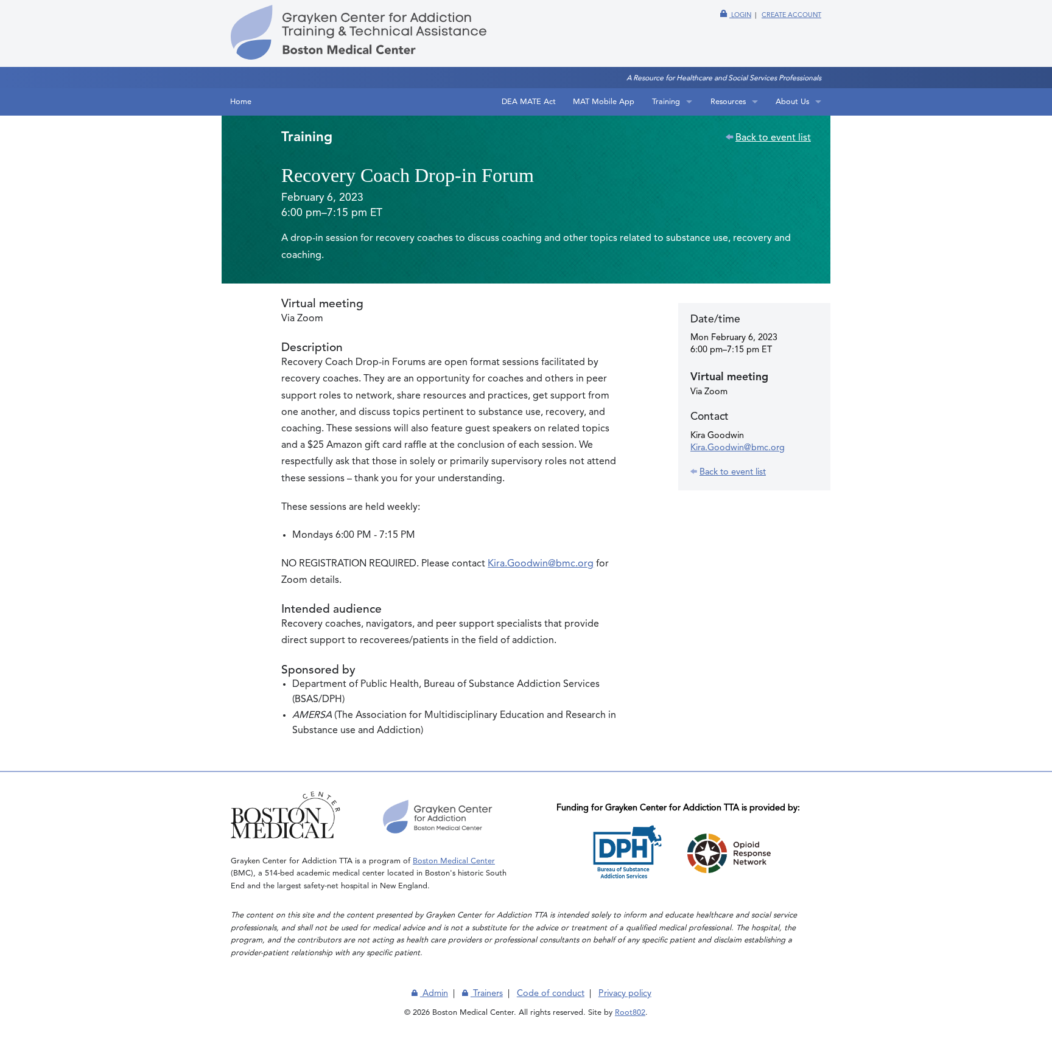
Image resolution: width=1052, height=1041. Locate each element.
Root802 (630, 1013)
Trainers (487, 993)
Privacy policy (624, 993)
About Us (792, 102)
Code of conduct (550, 993)
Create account (791, 15)
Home (240, 102)
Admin (434, 993)
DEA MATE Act (529, 102)
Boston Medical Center (454, 861)
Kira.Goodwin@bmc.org (541, 564)
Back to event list (773, 138)
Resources (728, 102)
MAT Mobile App (603, 102)
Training (666, 102)
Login (740, 15)
